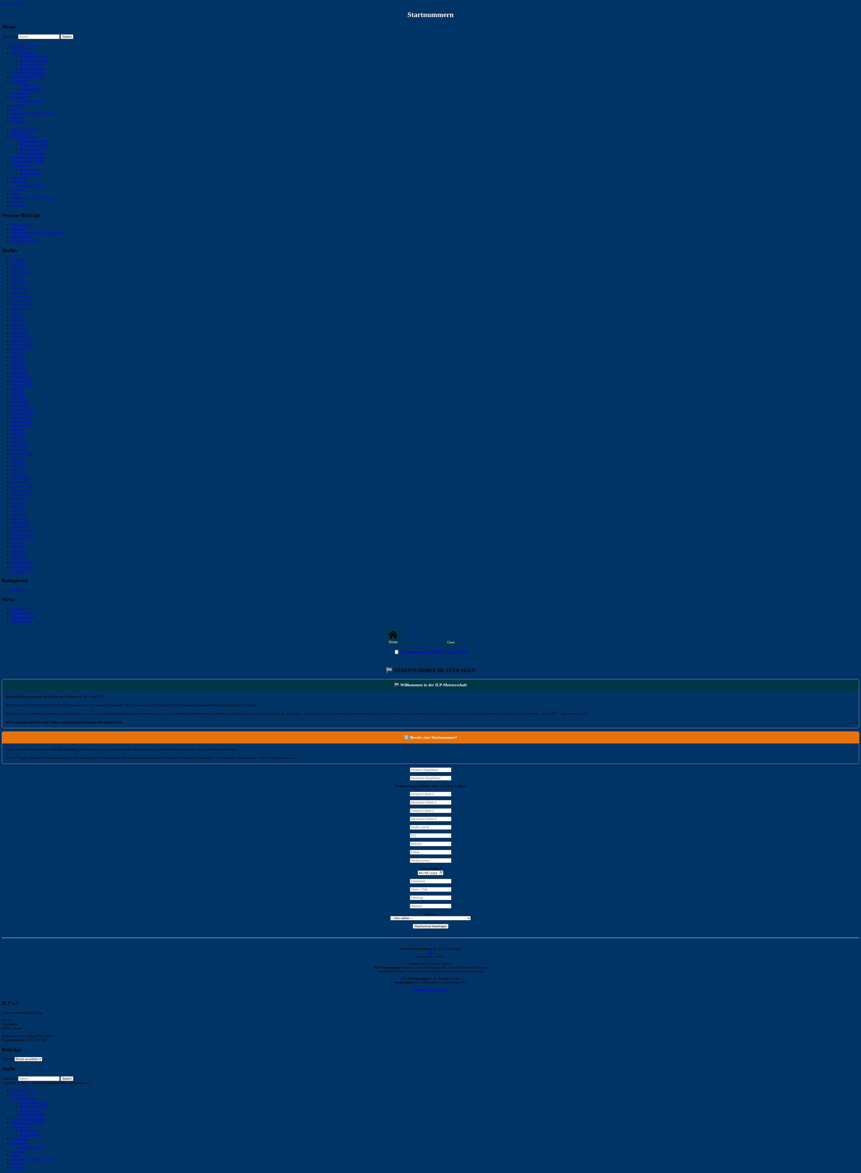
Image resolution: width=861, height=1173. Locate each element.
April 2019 (18, 514)
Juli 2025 (17, 276)
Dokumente (19, 81)
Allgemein (18, 590)
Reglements (28, 85)
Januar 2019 (19, 526)
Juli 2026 (17, 260)
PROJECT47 (20, 48)
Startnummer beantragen (28, 73)
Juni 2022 (18, 393)
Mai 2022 (17, 397)
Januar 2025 (19, 292)
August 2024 (20, 308)
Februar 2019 (20, 522)
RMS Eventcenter (23, 53)
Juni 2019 (18, 506)
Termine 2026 (20, 237)
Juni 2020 (18, 462)
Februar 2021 (20, 445)
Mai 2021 (17, 437)
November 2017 (22, 567)
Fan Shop (17, 105)
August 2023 (20, 349)
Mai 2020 (17, 466)
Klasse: (430, 914)
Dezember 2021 (22, 409)
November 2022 (22, 377)
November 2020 (22, 454)
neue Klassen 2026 (24, 241)
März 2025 (18, 284)
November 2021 (22, 413)
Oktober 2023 (20, 340)
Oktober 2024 (20, 300)
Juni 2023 (18, 357)
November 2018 (22, 530)
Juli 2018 (17, 542)
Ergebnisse (18, 97)
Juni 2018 (18, 546)
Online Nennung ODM (27, 77)
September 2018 (22, 538)
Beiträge (8, 1059)
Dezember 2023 (22, 336)
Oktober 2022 (20, 381)
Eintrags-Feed (20, 613)
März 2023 (18, 369)
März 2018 (18, 559)
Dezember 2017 (22, 563)
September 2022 (22, 385)
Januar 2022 (19, 405)
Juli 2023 (17, 353)
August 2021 (20, 425)
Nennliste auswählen (34, 61)
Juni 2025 (18, 280)
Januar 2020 (19, 482)
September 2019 (22, 494)
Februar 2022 (20, 401)
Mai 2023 (17, 361)
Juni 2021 (18, 433)
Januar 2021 (19, 450)
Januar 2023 (19, 373)
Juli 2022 (17, 389)
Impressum (18, 121)
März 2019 (18, 518)
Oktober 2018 (20, 534)
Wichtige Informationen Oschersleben (37, 233)
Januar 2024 (19, 332)
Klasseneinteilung (32, 69)
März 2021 (18, 441)
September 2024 (22, 304)
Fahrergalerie (20, 93)
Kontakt (16, 117)
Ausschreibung (30, 89)
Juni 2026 (18, 264)
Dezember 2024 (22, 296)
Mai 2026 (17, 268)
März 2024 (18, 328)
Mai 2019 (17, 510)
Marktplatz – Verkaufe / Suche (32, 113)
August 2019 (20, 498)
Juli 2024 (17, 312)
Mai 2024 (17, 320)
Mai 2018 (17, 551)
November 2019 (22, 486)
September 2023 (22, 344)
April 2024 (18, 324)
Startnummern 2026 (34, 57)
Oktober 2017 (20, 571)
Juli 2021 (17, 429)
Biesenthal (18, 229)
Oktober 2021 (20, 417)
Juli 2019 (17, 502)
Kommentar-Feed (23, 617)
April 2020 (18, 470)
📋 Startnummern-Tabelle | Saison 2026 (430, 651)
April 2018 (18, 555)
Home (393, 642)
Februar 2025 (20, 288)
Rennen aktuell (30, 65)
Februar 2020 (20, 478)
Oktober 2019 (20, 490)
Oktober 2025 (20, 272)
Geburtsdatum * (430, 868)
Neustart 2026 (21, 225)
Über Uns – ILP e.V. (25, 44)
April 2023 (18, 365)
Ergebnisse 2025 (31, 101)
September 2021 (22, 421)
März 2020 (18, 474)
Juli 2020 (17, 458)
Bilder (15, 109)
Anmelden (18, 609)
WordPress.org (21, 621)
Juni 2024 (18, 316)
